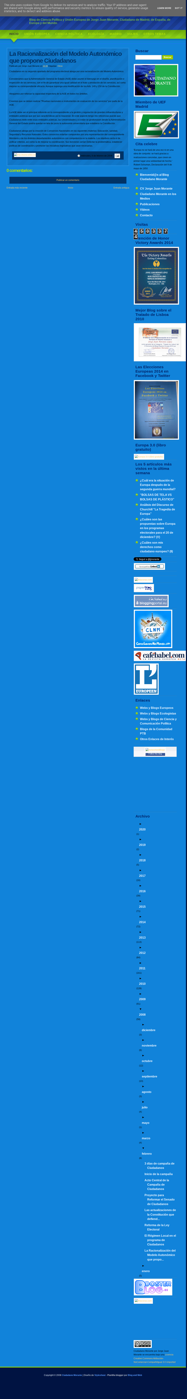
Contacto (146, 215)
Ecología (96, 33)
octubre (147, 1061)
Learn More (164, 8)
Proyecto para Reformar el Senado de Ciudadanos (160, 1199)
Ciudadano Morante (72, 1375)
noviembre (149, 1045)
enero (146, 1271)
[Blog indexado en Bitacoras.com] (143, 580)
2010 (142, 983)
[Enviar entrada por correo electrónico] (116, 155)
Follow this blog (155, 754)
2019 (142, 844)
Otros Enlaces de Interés (157, 739)
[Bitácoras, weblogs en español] (143, 1301)
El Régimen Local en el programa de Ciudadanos (160, 1240)
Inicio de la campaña (159, 1174)
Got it (179, 8)
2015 (142, 906)
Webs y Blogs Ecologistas (158, 713)
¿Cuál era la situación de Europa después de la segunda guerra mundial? (158, 485)
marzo (146, 1138)
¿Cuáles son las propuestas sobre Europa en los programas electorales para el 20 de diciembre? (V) (157, 528)
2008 (142, 1014)
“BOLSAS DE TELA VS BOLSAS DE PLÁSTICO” (157, 497)
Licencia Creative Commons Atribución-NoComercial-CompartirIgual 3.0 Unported (155, 1358)
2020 (142, 829)
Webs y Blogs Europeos (156, 707)
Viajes (132, 33)
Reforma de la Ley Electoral (157, 1227)
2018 (142, 860)
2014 (142, 922)
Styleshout (99, 1375)
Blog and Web (135, 1375)
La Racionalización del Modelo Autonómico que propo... (160, 1255)
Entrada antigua (121, 187)
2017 (142, 875)
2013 (142, 937)
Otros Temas (154, 33)
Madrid (116, 33)
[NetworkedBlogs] (155, 750)
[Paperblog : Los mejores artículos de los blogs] (144, 591)
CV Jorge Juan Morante (156, 188)
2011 (142, 968)
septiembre (149, 1076)
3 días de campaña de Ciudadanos (159, 1165)
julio (145, 1107)
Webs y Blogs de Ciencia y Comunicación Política (158, 721)
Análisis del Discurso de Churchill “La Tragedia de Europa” (157, 509)
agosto (146, 1091)
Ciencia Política (69, 33)
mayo (145, 1122)
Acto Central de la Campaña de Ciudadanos (157, 1185)
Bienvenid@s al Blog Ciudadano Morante (154, 177)
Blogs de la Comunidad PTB (156, 731)
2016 (142, 891)
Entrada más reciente (17, 187)
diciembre (148, 1030)
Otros (60, 66)
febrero (147, 1153)
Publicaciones (150, 204)
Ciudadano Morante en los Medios (158, 196)
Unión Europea (37, 33)
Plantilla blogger (115, 1375)
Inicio (14, 33)
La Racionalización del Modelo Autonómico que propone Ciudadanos (65, 57)
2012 (142, 952)
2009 (142, 999)
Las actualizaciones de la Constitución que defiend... (160, 1214)
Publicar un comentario (67, 180)
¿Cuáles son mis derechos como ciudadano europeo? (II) (156, 547)
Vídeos (145, 209)
